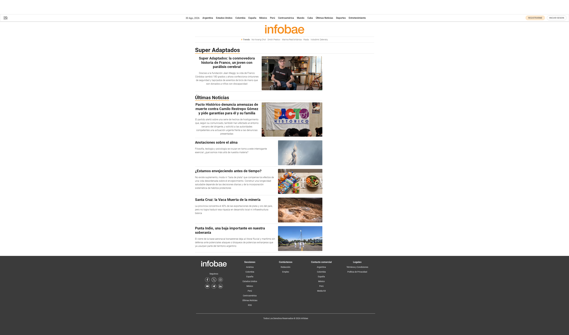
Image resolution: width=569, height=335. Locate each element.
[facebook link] (207, 279)
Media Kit (321, 291)
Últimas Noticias (324, 18)
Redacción (285, 267)
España (252, 18)
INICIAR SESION (556, 18)
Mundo (300, 18)
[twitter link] (214, 279)
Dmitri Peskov (274, 40)
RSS (250, 305)
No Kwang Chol (259, 40)
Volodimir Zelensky (319, 40)
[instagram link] (220, 279)
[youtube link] (207, 286)
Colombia (240, 18)
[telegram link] (214, 286)
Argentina (207, 18)
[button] (5, 18)
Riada (306, 40)
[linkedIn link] (220, 286)
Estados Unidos (224, 18)
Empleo (285, 272)
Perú (272, 18)
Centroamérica (286, 18)
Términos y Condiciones (357, 267)
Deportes (341, 18)
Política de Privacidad (357, 272)
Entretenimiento (357, 18)
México (263, 18)
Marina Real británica (292, 40)
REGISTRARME (535, 18)
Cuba (310, 18)
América (250, 267)
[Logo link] (284, 29)
